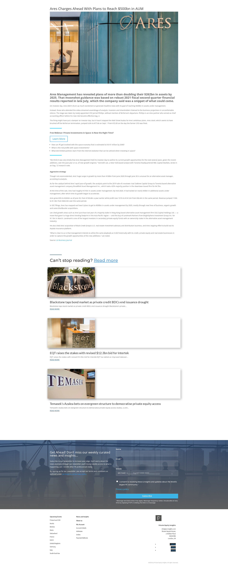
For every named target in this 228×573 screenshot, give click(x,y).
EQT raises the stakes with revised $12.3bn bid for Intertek (89, 353)
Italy (51, 550)
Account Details (81, 528)
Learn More (58, 138)
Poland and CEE (55, 520)
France (52, 537)
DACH (52, 540)
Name (118, 449)
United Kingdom (55, 543)
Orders (78, 535)
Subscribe (147, 496)
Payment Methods (82, 538)
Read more (106, 260)
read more (54, 309)
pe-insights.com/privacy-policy (74, 474)
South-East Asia (55, 553)
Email (119, 459)
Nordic (52, 523)
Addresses (79, 531)
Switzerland (53, 533)
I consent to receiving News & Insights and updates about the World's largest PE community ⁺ (148, 483)
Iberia (51, 530)
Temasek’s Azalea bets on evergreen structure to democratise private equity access (105, 404)
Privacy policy (122, 489)
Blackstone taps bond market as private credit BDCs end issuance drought (99, 302)
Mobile (119, 469)
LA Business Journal (64, 240)
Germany (53, 547)
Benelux (52, 527)
